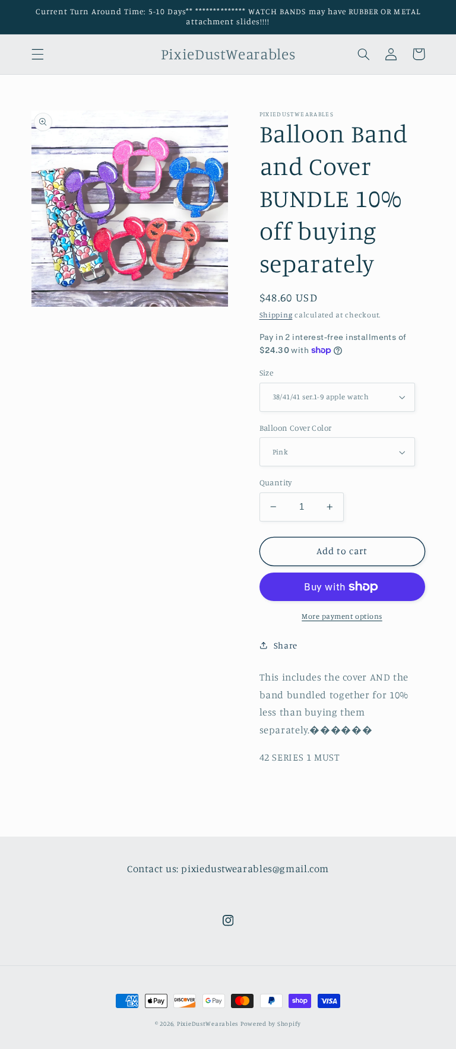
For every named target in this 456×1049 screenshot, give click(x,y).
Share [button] (285, 645)
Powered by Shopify (270, 1023)
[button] (37, 54)
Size (266, 372)
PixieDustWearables (207, 1023)
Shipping (276, 314)
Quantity (275, 482)
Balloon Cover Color (295, 428)
